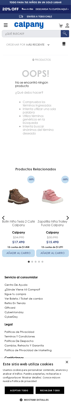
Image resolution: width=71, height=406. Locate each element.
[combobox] (35, 33)
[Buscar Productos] (65, 33)
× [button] (66, 362)
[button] (3, 218)
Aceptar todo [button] (19, 390)
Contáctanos (14, 357)
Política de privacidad (24, 381)
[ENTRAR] (66, 25)
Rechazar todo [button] (50, 390)
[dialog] (35, 382)
